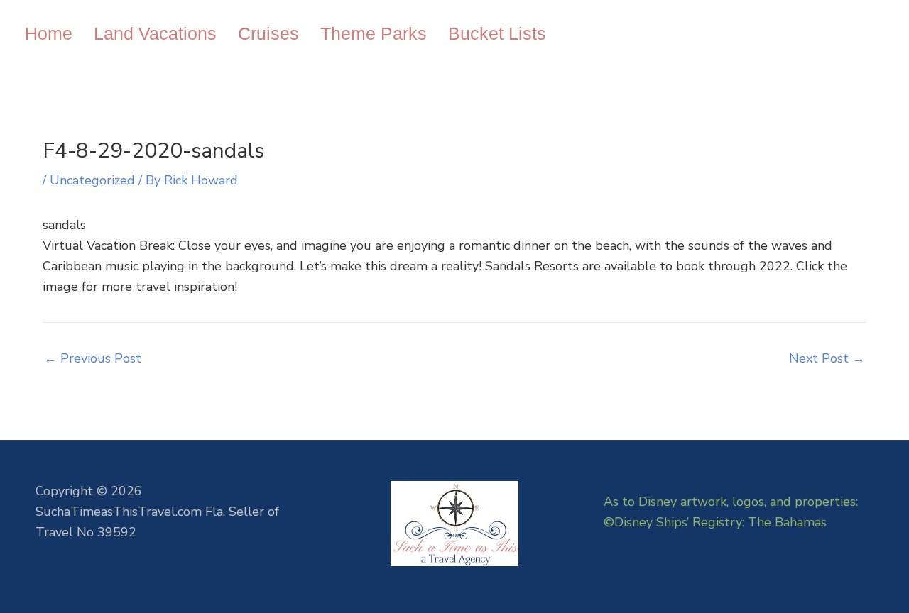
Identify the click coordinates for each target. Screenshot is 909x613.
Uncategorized (92, 180)
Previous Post (92, 358)
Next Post (827, 358)
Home (48, 33)
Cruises (268, 33)
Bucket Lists (497, 33)
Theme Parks (373, 33)
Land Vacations (155, 33)
